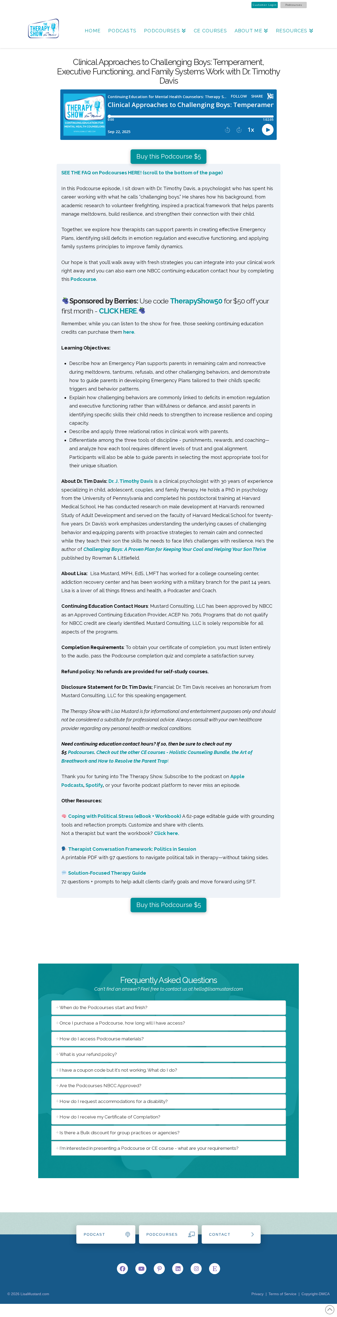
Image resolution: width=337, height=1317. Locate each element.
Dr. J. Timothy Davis (130, 481)
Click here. (166, 833)
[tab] (168, 1007)
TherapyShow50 (196, 301)
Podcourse (83, 279)
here (128, 332)
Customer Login (265, 4)
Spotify (94, 785)
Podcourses (293, 4)
